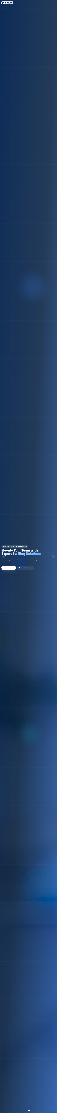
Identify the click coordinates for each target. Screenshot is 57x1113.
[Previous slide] (3, 556)
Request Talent (8, 568)
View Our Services (24, 568)
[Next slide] (53, 556)
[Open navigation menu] (54, 2)
